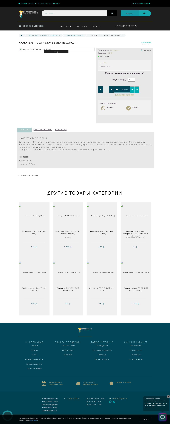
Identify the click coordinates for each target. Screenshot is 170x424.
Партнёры (102, 355)
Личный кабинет (135, 345)
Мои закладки (136, 355)
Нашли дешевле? (105, 67)
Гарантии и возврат (34, 369)
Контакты (65, 26)
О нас (34, 355)
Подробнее (34, 420)
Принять (145, 419)
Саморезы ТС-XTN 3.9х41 (29, 175)
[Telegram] (114, 402)
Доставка (81, 26)
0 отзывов (145, 45)
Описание (24, 130)
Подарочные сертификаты (102, 350)
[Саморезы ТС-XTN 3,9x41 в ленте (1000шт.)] (57, 49)
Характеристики (43, 130)
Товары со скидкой (102, 359)
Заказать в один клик (125, 95)
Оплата (96, 26)
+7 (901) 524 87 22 (126, 26)
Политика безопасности (34, 359)
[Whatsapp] (110, 401)
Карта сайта (68, 355)
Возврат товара (68, 350)
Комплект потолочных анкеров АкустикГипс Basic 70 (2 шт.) (135, 233)
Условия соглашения (34, 364)
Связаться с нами (68, 345)
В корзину (123, 89)
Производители (102, 345)
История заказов (136, 350)
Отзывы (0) (61, 130)
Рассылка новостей (135, 359)
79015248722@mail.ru (119, 399)
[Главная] (21, 35)
